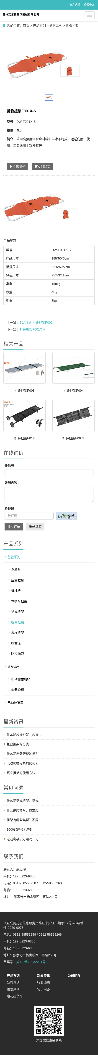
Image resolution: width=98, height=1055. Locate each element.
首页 (26, 25)
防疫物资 (17, 654)
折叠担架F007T (73, 438)
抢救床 (16, 643)
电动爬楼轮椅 (20, 679)
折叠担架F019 (24, 438)
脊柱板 (16, 591)
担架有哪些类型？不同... (24, 820)
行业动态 (43, 982)
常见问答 (43, 989)
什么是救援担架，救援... (24, 734)
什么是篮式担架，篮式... (24, 801)
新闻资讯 (43, 975)
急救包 (16, 570)
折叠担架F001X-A (32, 329)
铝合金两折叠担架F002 (36, 322)
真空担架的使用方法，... (24, 773)
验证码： (11, 508)
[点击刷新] (66, 516)
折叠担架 (72, 25)
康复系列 (14, 666)
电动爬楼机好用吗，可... (24, 839)
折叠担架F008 (24, 390)
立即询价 (19, 166)
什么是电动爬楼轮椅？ (23, 754)
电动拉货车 (15, 702)
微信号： (11, 465)
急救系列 (55, 25)
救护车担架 (19, 601)
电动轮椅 (17, 690)
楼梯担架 (17, 633)
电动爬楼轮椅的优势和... (24, 763)
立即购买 (44, 166)
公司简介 (74, 975)
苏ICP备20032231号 (31, 962)
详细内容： (13, 482)
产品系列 (39, 25)
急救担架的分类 (18, 744)
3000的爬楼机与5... (20, 829)
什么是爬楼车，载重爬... (24, 810)
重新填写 (35, 527)
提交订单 (13, 527)
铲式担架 (17, 612)
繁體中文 (89, 4)
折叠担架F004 (73, 390)
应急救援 (17, 580)
